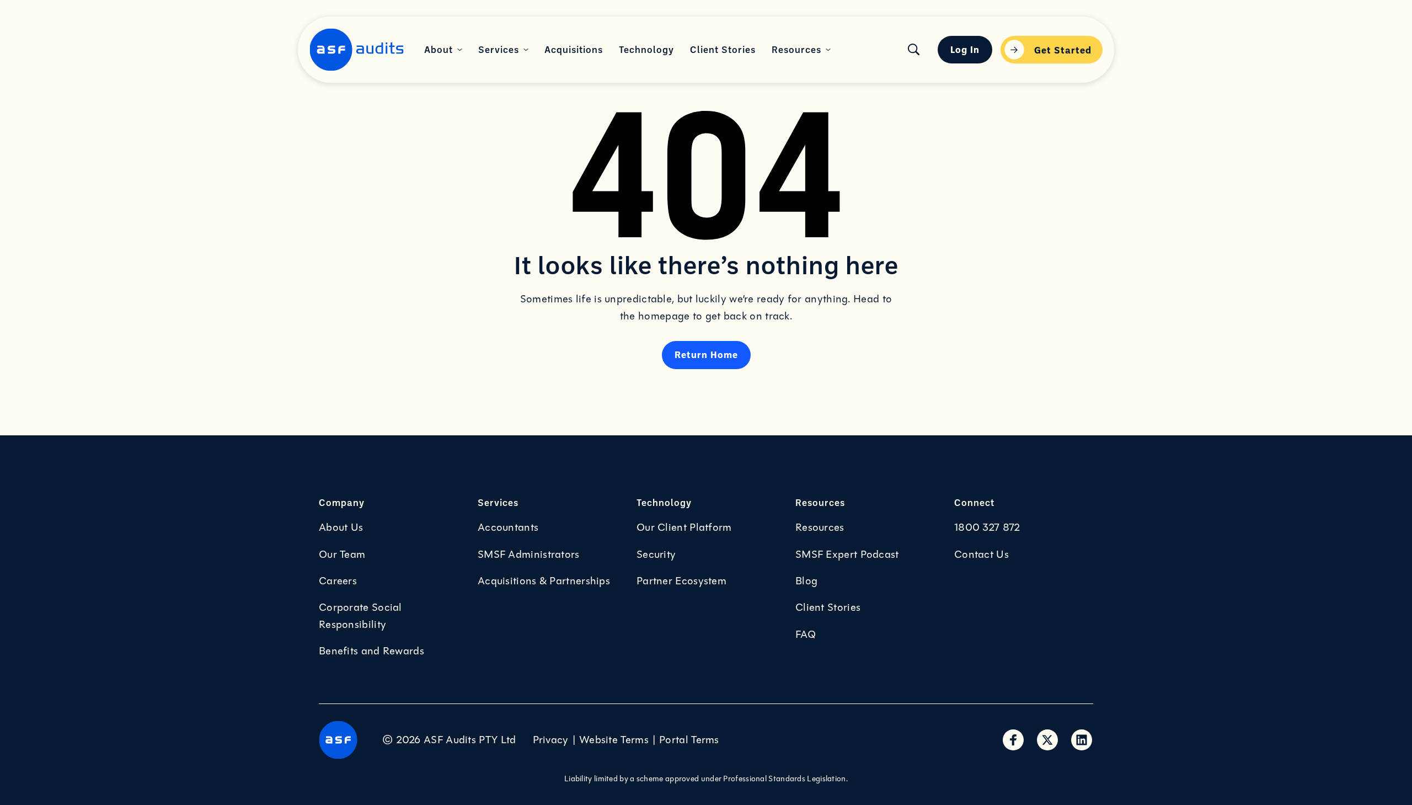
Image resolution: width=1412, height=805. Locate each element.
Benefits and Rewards (371, 651)
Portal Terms (689, 740)
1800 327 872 (987, 527)
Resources (819, 527)
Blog (806, 581)
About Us (341, 527)
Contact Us (981, 554)
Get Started (1063, 50)
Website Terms (614, 740)
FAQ (805, 634)
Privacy (551, 740)
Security (656, 554)
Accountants (508, 527)
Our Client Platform (684, 527)
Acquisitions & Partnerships (544, 581)
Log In (965, 49)
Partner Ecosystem (681, 581)
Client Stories (827, 607)
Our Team (342, 554)
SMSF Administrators (529, 554)
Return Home (706, 354)
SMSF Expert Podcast (847, 554)
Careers (338, 581)
